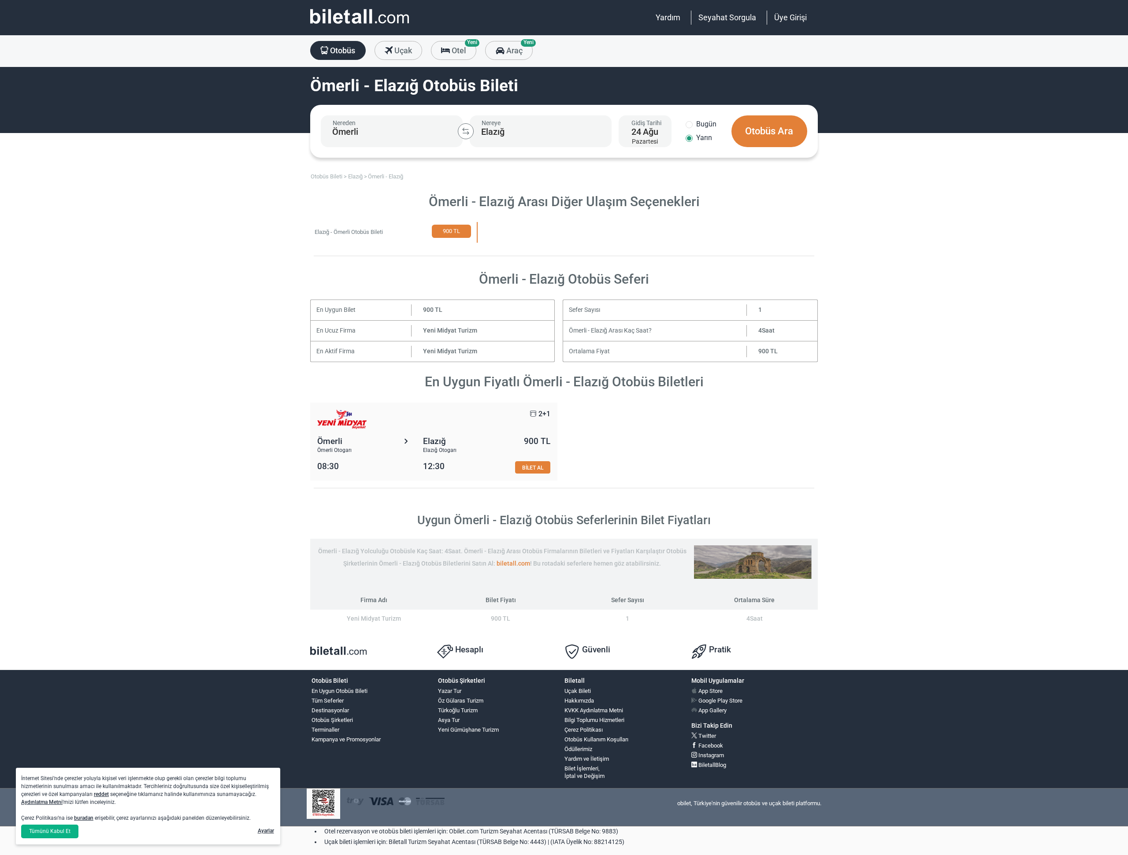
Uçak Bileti (577, 691)
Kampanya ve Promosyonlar (346, 739)
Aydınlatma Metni (42, 802)
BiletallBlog (711, 765)
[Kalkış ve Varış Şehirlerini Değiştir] (466, 131)
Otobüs (341, 50)
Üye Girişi (790, 17)
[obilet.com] (359, 24)
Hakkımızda (579, 700)
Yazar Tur (449, 691)
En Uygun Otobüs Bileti (339, 691)
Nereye (491, 122)
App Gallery (712, 710)
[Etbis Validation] (323, 803)
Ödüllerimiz (578, 749)
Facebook (710, 745)
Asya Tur (449, 720)
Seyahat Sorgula (727, 17)
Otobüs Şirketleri (332, 720)
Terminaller (325, 729)
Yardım (668, 17)
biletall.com (513, 563)
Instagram (710, 755)
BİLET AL (532, 467)
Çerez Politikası (583, 729)
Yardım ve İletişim (586, 758)
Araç (518, 48)
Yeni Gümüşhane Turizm (468, 729)
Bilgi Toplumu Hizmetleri (594, 720)
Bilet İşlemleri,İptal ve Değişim (584, 772)
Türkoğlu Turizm (458, 710)
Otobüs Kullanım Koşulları (596, 739)
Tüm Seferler (328, 700)
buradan (83, 818)
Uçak (402, 50)
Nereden (344, 122)
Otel (463, 48)
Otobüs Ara (769, 131)
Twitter (706, 736)
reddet (101, 794)
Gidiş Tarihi (646, 122)
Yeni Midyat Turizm (450, 330)
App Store (710, 691)
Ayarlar (266, 831)
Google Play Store (719, 700)
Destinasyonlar (330, 710)
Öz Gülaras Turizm (460, 700)
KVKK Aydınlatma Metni (593, 710)
